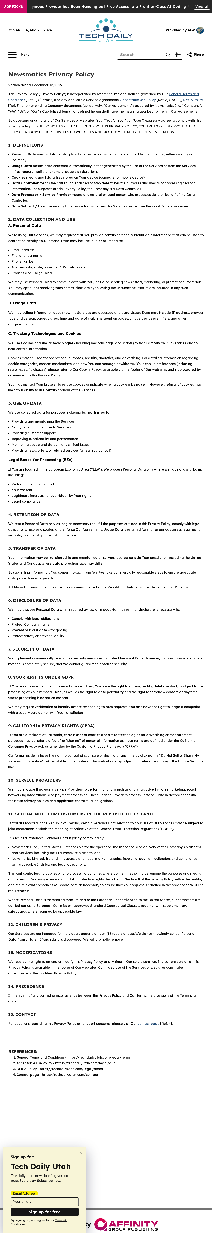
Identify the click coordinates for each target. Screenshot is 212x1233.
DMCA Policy (193, 100)
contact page (148, 1023)
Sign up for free (45, 1211)
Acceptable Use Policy (138, 100)
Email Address (24, 1193)
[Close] (81, 1153)
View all (201, 6)
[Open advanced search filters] (178, 54)
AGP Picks (13, 7)
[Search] (168, 54)
